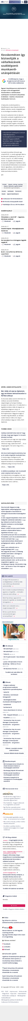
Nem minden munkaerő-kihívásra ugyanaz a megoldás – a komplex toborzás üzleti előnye (13, 592)
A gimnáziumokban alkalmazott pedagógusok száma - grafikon (12, 543)
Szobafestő (7, 704)
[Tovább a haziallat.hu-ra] (14, 814)
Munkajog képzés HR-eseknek (14, 770)
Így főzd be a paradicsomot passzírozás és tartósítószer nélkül (14, 808)
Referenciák (23, 991)
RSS (2, 991)
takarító (6, 692)
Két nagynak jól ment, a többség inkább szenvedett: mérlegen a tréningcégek (12, 554)
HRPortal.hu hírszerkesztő (12, 50)
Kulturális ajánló (10, 954)
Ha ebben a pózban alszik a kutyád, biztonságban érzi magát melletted (14, 828)
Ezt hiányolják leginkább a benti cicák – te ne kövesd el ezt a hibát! (14, 818)
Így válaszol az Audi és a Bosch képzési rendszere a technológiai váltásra (12, 524)
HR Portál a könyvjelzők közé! (12, 201)
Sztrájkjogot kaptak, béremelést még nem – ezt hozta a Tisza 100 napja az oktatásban (13, 566)
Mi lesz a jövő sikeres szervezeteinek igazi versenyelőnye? (9, 614)
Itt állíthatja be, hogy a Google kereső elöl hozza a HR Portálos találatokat (16, 81)
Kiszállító (9, 717)
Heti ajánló (9, 576)
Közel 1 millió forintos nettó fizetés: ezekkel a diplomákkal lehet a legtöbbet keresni (13, 530)
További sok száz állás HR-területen (14, 673)
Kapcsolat (13, 993)
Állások (8, 682)
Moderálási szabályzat (9, 996)
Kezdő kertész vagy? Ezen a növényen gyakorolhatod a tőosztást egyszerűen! (12, 798)
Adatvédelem (22, 993)
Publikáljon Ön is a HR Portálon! (13, 204)
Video (6, 918)
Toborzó (9, 654)
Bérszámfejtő (11, 649)
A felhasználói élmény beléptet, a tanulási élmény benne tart (13, 875)
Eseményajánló (6, 211)
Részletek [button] (7, 221)
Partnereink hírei (12, 789)
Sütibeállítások (5, 998)
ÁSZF (6, 991)
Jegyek (18, 221)
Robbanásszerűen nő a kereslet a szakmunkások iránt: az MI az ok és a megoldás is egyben (13, 560)
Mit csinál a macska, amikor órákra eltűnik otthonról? (14, 822)
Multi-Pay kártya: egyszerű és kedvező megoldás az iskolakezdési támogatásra (14, 600)
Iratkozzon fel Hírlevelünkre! (12, 199)
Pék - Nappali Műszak (14, 715)
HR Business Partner (13, 669)
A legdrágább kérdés (16, 840)
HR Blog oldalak (11, 837)
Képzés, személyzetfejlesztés (11, 387)
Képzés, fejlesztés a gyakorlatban (13, 186)
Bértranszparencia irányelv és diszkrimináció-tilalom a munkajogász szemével (14, 766)
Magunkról (5, 993)
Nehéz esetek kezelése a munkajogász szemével (12, 774)
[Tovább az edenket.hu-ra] (14, 792)
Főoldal (4, 184)
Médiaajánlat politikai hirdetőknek (12, 1000)
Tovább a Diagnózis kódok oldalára (13, 909)
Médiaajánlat (22, 996)
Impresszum (14, 991)
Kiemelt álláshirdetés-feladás (14, 753)
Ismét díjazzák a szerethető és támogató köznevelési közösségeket (13, 513)
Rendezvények (10, 761)
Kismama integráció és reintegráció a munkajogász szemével (13, 779)
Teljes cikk (5, 449)
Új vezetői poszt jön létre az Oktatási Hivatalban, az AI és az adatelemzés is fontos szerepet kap (13, 537)
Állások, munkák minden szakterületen (14, 749)
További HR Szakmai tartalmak (13, 888)
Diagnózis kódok (11, 896)
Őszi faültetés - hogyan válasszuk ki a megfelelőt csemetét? (14, 804)
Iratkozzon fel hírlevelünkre (10, 1002)
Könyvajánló (8, 928)
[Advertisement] (14, 323)
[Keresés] (22, 2)
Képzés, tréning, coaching (15, 184)
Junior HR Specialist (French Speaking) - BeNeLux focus (12, 664)
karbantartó (8, 707)
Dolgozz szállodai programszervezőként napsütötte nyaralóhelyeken (12, 687)
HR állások (9, 646)
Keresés (5, 899)
